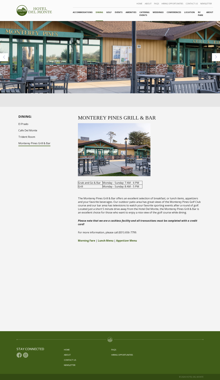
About (209, 12)
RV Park (200, 14)
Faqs (113, 349)
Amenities (131, 12)
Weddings (158, 12)
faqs (156, 3)
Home (67, 349)
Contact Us (70, 360)
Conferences (174, 12)
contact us (192, 3)
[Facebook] (19, 355)
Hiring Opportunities (172, 3)
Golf (109, 12)
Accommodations (82, 12)
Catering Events (144, 14)
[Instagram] (25, 355)
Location (189, 12)
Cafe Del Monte (27, 130)
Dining (99, 12)
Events (118, 12)
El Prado (23, 124)
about (148, 3)
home (139, 3)
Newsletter (69, 365)
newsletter (206, 3)
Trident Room (26, 137)
